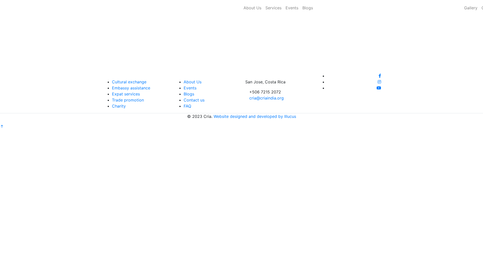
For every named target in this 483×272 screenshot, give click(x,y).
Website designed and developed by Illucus (255, 116)
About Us (252, 7)
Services (273, 7)
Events (292, 7)
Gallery (470, 7)
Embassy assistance (131, 87)
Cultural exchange (129, 81)
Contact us (194, 100)
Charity (119, 106)
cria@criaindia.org (266, 97)
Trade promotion (128, 100)
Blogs (307, 7)
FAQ (187, 106)
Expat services (126, 93)
